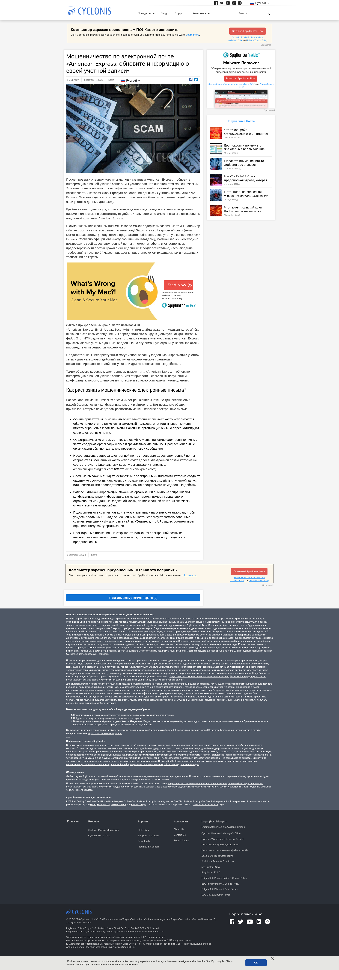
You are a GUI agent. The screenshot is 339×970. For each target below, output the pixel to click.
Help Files (143, 830)
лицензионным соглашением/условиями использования (197, 783)
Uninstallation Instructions (205, 804)
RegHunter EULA (210, 872)
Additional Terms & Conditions (217, 861)
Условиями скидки (110, 679)
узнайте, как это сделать (172, 679)
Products (94, 821)
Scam (111, 80)
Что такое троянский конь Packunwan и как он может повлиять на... (243, 211)
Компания (199, 13)
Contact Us (180, 834)
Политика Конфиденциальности (220, 844)
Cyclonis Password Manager (103, 830)
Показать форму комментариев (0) (133, 597)
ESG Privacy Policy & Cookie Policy (220, 883)
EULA (240, 40)
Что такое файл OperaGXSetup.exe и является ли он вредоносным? (246, 133)
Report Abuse (181, 840)
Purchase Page (138, 804)
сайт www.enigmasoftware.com (104, 715)
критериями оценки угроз (220, 786)
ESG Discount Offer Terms (215, 894)
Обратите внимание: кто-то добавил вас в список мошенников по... (244, 164)
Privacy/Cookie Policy (257, 40)
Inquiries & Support (148, 846)
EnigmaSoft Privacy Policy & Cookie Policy (224, 878)
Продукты (144, 13)
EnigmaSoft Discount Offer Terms (219, 889)
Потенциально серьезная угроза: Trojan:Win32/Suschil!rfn (246, 194)
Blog (164, 13)
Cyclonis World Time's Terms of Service (222, 839)
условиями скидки (189, 764)
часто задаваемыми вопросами (188, 786)
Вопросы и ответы (148, 835)
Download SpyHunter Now (247, 31)
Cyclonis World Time (99, 835)
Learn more (192, 34)
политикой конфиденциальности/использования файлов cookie (144, 764)
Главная (73, 821)
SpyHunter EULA (210, 866)
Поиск (269, 13)
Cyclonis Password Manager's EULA (221, 833)
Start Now (177, 285)
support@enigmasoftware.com (216, 730)
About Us (179, 829)
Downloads (144, 841)
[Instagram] (240, 3)
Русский (131, 80)
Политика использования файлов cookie (224, 850)
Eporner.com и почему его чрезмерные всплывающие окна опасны (244, 149)
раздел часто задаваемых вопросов (89, 654)
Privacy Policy (103, 804)
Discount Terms (118, 804)
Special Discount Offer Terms (217, 855)
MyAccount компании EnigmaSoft (105, 733)
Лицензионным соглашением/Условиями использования (199, 676)
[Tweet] (196, 79)
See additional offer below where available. (229, 84)
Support (180, 13)
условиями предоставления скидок (119, 786)
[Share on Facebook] (190, 79)
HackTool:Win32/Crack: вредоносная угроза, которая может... (245, 180)
